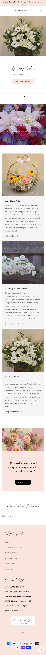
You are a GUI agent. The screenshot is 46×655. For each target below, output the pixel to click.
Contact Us (9, 569)
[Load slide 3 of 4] (24, 96)
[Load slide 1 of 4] (18, 96)
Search (7, 542)
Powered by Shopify (28, 651)
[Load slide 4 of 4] (27, 96)
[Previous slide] (14, 96)
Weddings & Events (12, 553)
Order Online (10, 236)
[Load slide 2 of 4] (21, 96)
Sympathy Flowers (12, 412)
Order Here (23, 482)
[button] (3, 10)
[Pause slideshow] (43, 96)
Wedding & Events (12, 324)
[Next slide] (31, 96)
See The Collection (23, 81)
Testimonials (9, 563)
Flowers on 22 (20, 651)
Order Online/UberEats (13, 547)
